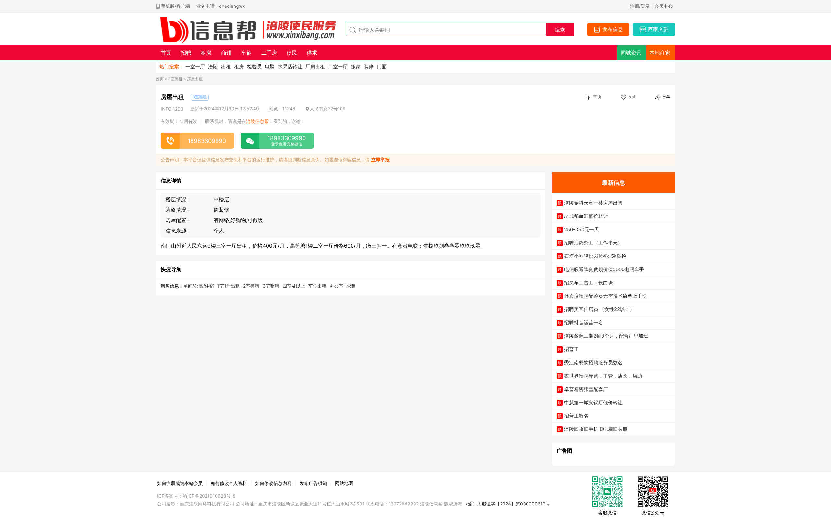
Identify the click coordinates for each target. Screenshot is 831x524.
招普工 (571, 349)
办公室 (336, 286)
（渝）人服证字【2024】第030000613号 (507, 503)
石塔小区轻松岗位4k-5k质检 (595, 256)
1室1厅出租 (228, 286)
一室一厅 (195, 66)
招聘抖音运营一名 (583, 322)
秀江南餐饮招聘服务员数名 (593, 362)
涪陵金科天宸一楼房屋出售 (593, 203)
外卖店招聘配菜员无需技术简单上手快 (605, 296)
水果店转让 (290, 66)
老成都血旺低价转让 (586, 216)
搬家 (356, 66)
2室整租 (251, 286)
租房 (239, 66)
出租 (226, 66)
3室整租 (175, 78)
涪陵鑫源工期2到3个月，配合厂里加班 (606, 336)
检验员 (254, 66)
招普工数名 (576, 416)
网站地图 (344, 483)
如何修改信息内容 (273, 483)
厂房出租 (315, 66)
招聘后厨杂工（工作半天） (593, 243)
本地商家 (660, 52)
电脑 (270, 66)
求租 (351, 286)
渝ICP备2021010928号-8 (209, 496)
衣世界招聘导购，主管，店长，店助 (603, 376)
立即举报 (380, 159)
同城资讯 (631, 52)
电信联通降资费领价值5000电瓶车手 (604, 269)
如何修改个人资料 (229, 483)
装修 (369, 66)
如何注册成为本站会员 (180, 483)
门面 (382, 66)
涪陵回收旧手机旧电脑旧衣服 (595, 429)
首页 (160, 78)
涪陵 (213, 66)
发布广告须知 (313, 483)
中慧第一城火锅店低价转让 (593, 402)
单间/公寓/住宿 (198, 286)
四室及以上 (293, 286)
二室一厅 (338, 66)
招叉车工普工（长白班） (591, 283)
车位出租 (317, 286)
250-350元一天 (581, 229)
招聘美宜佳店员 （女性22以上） (599, 309)
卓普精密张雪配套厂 (586, 389)
